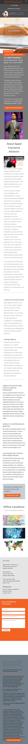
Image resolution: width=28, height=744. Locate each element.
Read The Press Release (14, 107)
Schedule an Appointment (13, 740)
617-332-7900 (15, 5)
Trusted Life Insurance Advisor (14, 300)
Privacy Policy (20, 673)
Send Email (6, 630)
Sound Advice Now (12, 495)
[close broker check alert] (26, 1)
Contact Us (8, 51)
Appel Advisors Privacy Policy (9, 673)
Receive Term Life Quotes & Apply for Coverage (14, 55)
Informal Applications (14, 8)
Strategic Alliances (10, 339)
